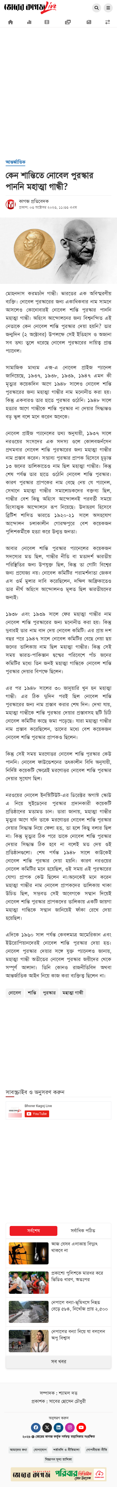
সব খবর (58, 1361)
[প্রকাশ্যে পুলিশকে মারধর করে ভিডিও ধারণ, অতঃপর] (58, 1282)
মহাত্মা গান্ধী (72, 993)
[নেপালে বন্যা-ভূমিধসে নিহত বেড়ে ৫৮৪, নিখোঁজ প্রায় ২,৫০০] (58, 1311)
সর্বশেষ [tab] (33, 1231)
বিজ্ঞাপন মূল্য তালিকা (58, 1459)
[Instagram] (70, 1427)
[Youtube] (81, 1427)
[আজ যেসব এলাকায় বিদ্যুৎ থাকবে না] (58, 1253)
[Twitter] (47, 1427)
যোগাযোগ (40, 1450)
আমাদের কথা (18, 1450)
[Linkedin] (58, 1427)
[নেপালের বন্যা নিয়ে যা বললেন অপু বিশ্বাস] (58, 1341)
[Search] (96, 8)
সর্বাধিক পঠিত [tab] (83, 1231)
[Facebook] (36, 1427)
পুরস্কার (49, 993)
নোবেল (15, 993)
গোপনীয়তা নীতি (96, 1450)
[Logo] (30, 7)
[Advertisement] (58, 66)
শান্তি (32, 993)
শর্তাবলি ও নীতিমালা (66, 1450)
